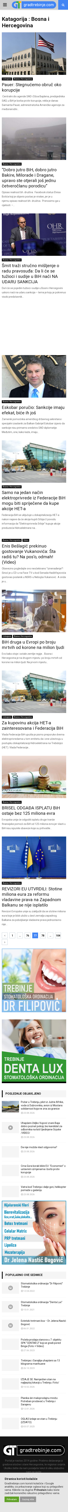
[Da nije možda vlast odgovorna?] (10, 1151)
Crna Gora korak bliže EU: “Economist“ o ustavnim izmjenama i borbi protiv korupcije (43, 1169)
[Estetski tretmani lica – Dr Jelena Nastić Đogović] (10, 1325)
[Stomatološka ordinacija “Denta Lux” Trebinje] (10, 1306)
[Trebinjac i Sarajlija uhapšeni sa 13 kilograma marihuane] (10, 1365)
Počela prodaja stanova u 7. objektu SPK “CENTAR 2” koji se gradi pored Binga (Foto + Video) (41, 1343)
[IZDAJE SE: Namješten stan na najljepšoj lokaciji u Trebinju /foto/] (10, 1384)
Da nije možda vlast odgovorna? (39, 1147)
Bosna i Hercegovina (23, 79)
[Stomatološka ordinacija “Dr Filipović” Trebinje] (10, 1288)
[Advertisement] (34, 328)
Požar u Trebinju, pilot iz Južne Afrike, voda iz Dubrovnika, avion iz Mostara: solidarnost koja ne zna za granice (42, 1105)
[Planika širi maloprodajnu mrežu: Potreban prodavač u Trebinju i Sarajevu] (10, 1402)
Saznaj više (28, 1499)
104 (58, 935)
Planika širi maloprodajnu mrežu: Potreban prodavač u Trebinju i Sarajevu (39, 1401)
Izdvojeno (7, 79)
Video (25, 540)
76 (27, 935)
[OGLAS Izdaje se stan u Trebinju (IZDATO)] (10, 1423)
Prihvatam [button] (12, 1499)
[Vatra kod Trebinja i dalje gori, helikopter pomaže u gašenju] (10, 1191)
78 (42, 935)
